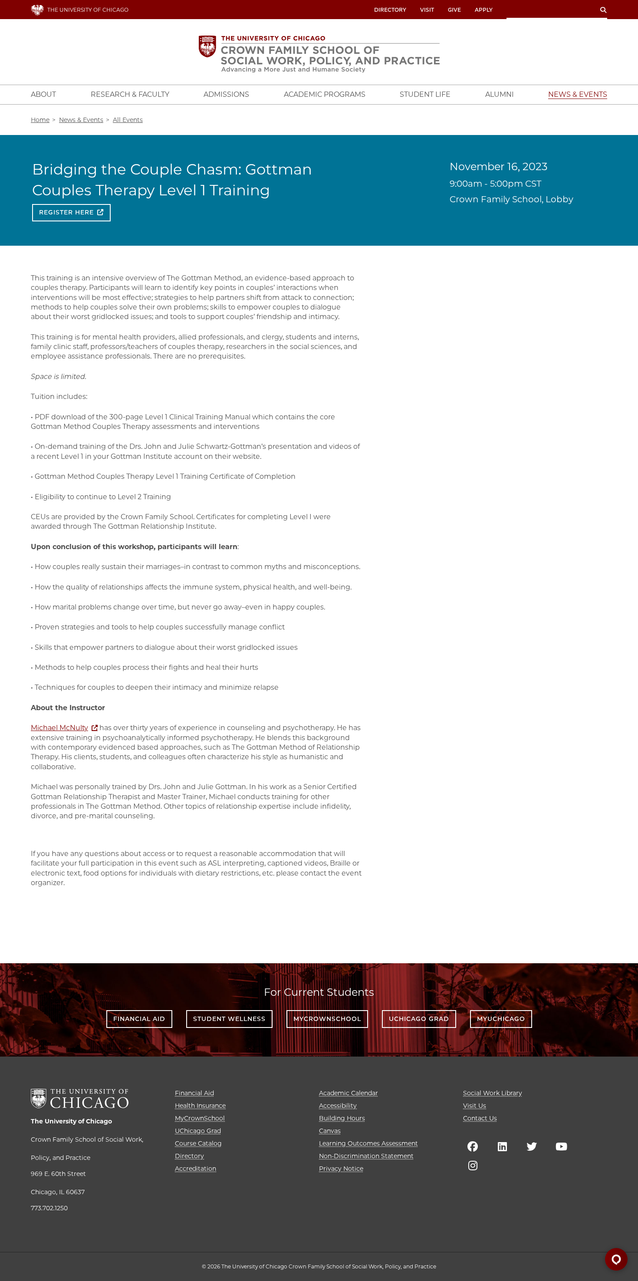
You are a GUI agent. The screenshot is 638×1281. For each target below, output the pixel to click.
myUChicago (501, 1019)
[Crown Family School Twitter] (531, 1146)
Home (40, 120)
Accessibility (338, 1106)
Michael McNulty (59, 728)
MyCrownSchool (327, 1019)
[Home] (319, 54)
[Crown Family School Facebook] (472, 1146)
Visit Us (474, 1106)
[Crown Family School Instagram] (472, 1165)
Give (454, 10)
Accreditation (195, 1168)
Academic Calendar (348, 1093)
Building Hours (342, 1118)
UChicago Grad (419, 1019)
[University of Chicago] (79, 1098)
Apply (484, 10)
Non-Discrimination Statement (366, 1156)
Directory (390, 10)
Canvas (330, 1131)
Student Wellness (229, 1019)
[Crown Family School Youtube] (561, 1146)
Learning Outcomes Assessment (368, 1143)
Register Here (66, 212)
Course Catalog (198, 1143)
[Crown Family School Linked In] (502, 1146)
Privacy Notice (341, 1168)
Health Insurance (200, 1106)
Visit (427, 10)
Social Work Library (492, 1093)
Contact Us (480, 1118)
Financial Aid (139, 1019)
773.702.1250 (49, 1208)
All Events (128, 120)
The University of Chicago (71, 1121)
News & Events (81, 120)
